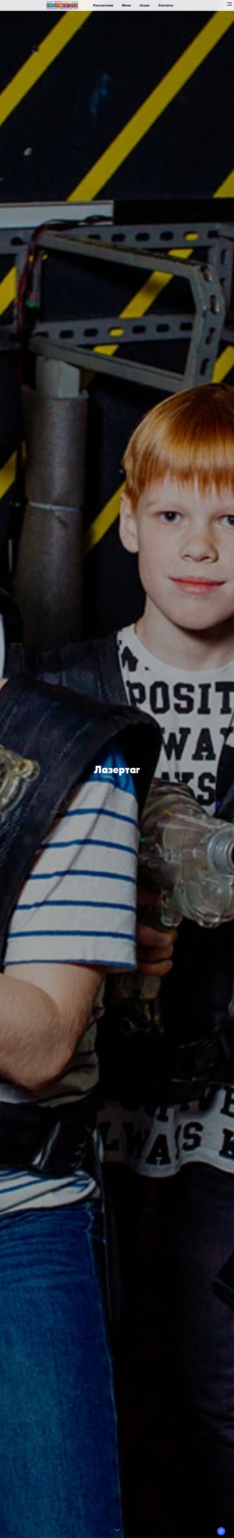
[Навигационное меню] (229, 4)
